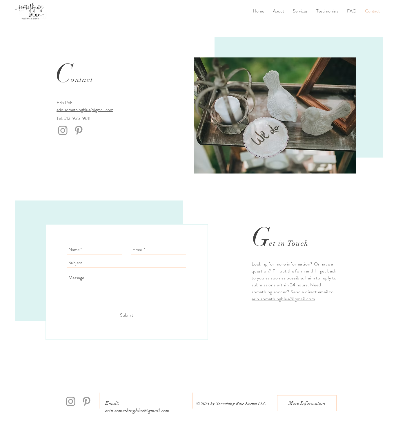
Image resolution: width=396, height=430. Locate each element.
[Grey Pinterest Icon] (78, 130)
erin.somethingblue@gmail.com (85, 109)
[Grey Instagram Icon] (63, 130)
